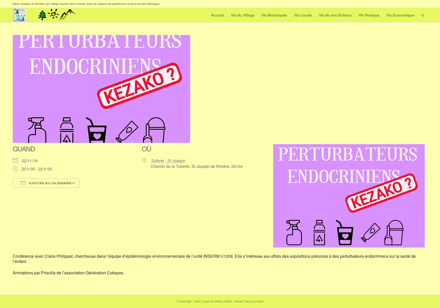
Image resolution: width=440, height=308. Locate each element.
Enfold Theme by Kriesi (249, 301)
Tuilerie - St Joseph (168, 161)
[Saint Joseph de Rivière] (19, 15)
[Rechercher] (422, 15)
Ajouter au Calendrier (50, 183)
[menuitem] (217, 15)
